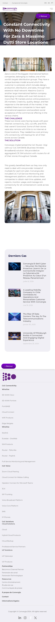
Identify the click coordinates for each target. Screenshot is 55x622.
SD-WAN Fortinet (9, 401)
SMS (3, 511)
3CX (3, 489)
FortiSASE (6, 406)
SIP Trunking (7, 494)
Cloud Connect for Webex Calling (15, 477)
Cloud (4, 529)
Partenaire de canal (9, 573)
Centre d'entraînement (11, 582)
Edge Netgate (7, 423)
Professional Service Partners (13, 547)
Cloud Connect (8, 412)
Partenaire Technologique (12, 576)
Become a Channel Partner (13, 569)
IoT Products (7, 562)
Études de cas (7, 585)
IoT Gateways (7, 556)
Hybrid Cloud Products (11, 535)
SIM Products (7, 444)
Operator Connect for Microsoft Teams (17, 483)
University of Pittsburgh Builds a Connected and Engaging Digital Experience (34, 336)
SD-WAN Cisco (8, 395)
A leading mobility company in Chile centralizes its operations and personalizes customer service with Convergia (34, 296)
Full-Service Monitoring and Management (18, 461)
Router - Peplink (8, 456)
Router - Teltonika (9, 450)
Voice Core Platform (10, 506)
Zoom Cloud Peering (10, 472)
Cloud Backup (7, 541)
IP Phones (6, 517)
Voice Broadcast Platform (12, 500)
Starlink (5, 433)
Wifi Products (7, 418)
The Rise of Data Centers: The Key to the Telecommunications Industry (34, 317)
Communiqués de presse (12, 588)
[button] (51, 9)
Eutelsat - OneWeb (9, 439)
